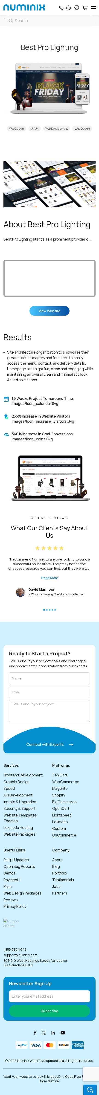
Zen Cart (59, 775)
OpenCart (60, 808)
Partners (59, 893)
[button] (44, 610)
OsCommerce (64, 835)
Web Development (56, 129)
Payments (11, 879)
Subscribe (49, 1010)
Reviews (10, 899)
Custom (59, 828)
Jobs (56, 886)
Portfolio (59, 873)
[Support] (68, 8)
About (57, 859)
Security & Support (19, 808)
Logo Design (82, 129)
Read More (49, 578)
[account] (76, 7)
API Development (17, 795)
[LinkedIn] (53, 1033)
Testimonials (63, 879)
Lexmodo (60, 821)
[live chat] (90, 1090)
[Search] (49, 20)
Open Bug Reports (19, 866)
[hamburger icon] (93, 7)
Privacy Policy (14, 906)
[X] (44, 1033)
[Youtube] (63, 1033)
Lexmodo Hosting (18, 827)
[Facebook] (35, 1033)
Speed (9, 788)
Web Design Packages (22, 893)
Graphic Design (16, 781)
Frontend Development (23, 775)
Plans (8, 886)
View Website (49, 310)
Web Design (16, 129)
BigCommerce (64, 801)
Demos (9, 873)
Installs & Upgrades (19, 801)
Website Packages (19, 834)
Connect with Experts (45, 744)
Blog (56, 866)
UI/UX (34, 129)
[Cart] (84, 8)
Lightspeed (62, 815)
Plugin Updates (16, 859)
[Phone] (61, 8)
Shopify (58, 795)
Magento (60, 788)
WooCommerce (65, 781)
